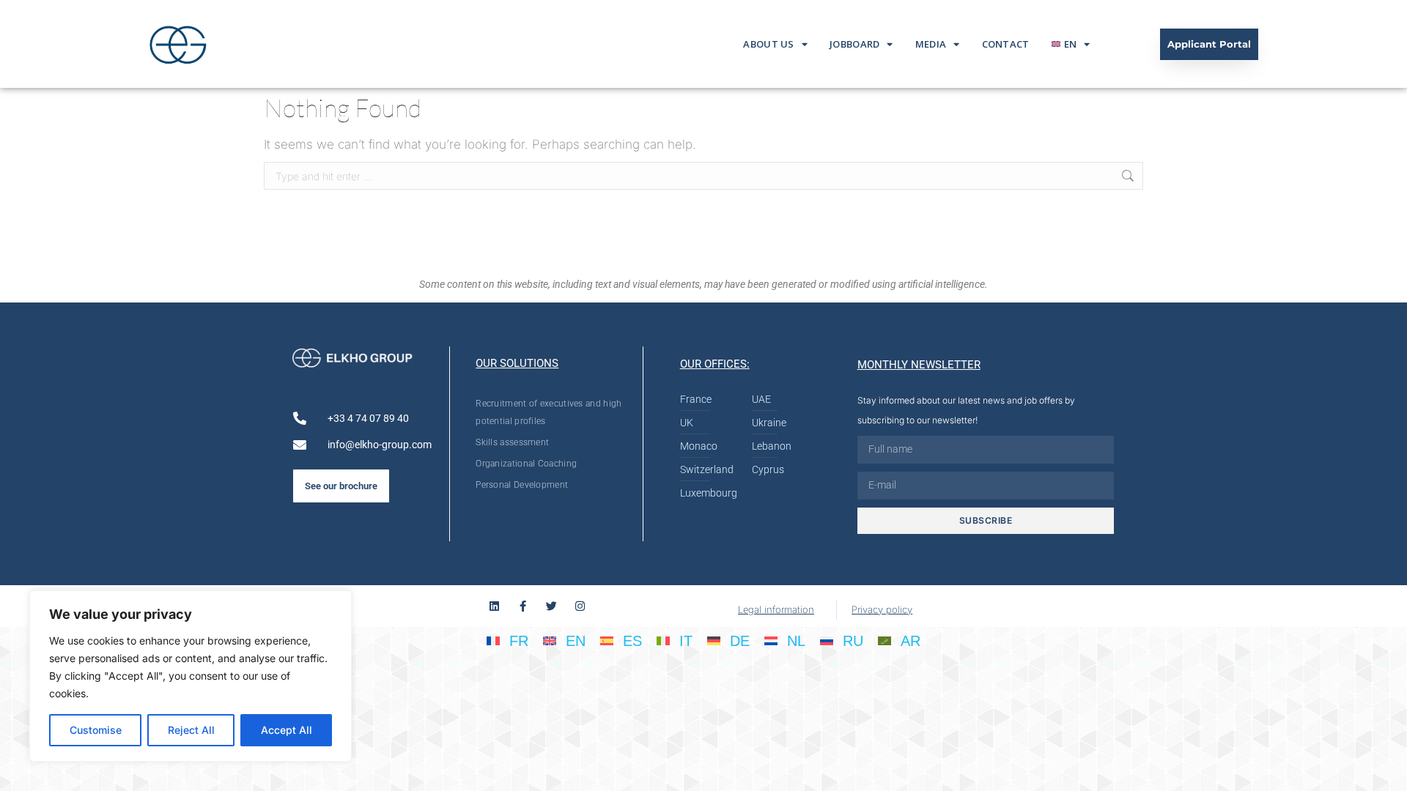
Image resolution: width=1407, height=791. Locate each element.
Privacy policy (882, 609)
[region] (190, 676)
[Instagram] (580, 606)
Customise (96, 730)
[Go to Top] (1385, 769)
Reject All (191, 730)
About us (768, 44)
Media (931, 44)
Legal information (776, 609)
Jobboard (854, 44)
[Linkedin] (494, 606)
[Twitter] (551, 606)
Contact (1006, 44)
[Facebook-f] (522, 606)
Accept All (286, 730)
